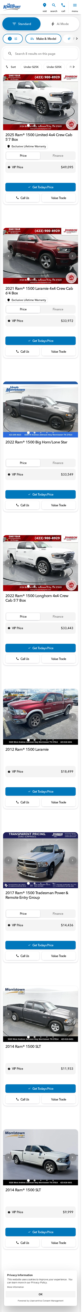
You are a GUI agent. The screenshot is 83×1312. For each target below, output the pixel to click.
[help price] (9, 167)
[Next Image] (72, 102)
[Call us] (63, 5)
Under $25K (31, 67)
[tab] (23, 155)
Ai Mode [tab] (63, 24)
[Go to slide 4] (47, 125)
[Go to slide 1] (28, 125)
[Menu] (75, 5)
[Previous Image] (8, 102)
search (53, 11)
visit (45, 11)
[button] (44, 7)
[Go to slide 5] (53, 125)
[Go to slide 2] (34, 125)
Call (63, 11)
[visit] (44, 5)
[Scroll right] (77, 38)
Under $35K (54, 67)
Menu (75, 11)
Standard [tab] (24, 24)
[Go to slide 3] (40, 125)
